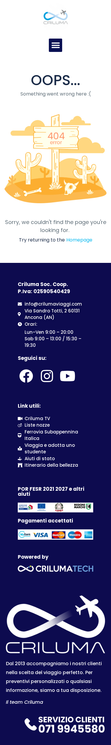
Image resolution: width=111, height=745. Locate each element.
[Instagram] (46, 376)
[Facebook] (26, 376)
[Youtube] (67, 376)
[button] (55, 45)
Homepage (79, 239)
